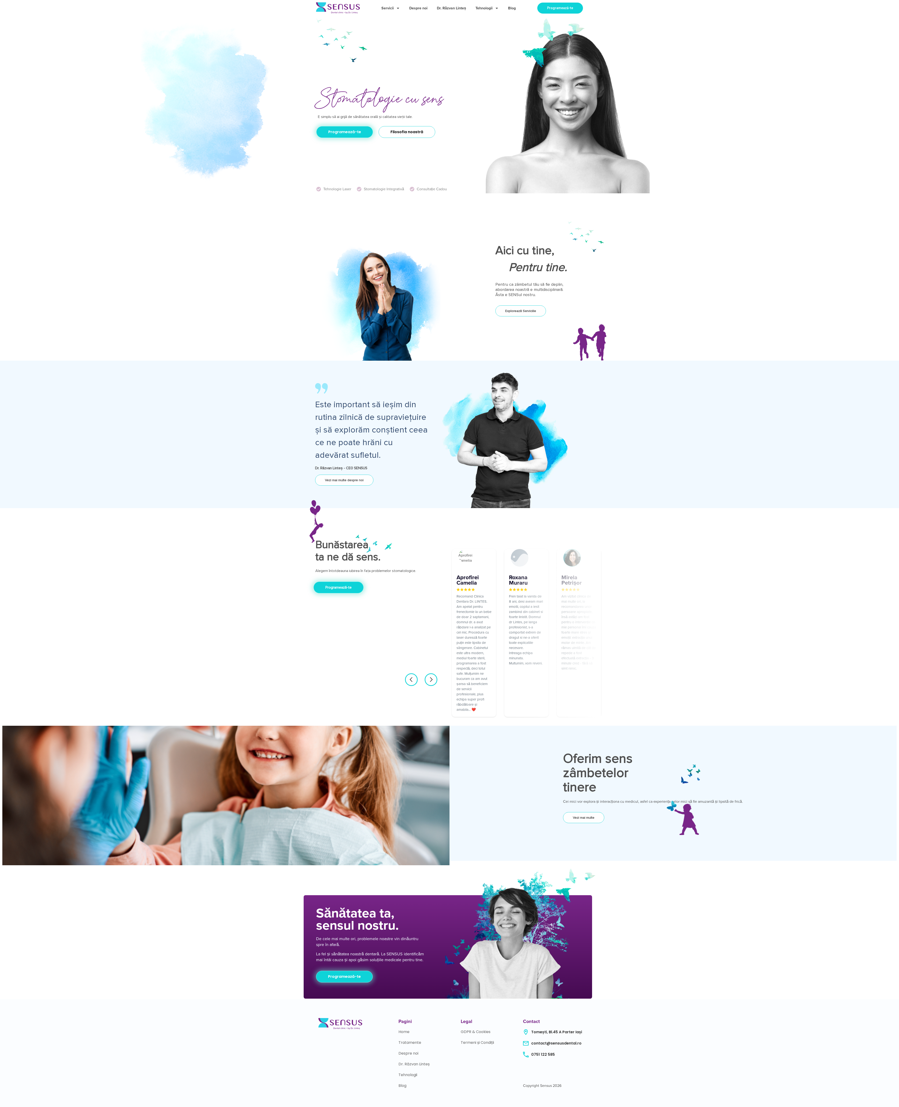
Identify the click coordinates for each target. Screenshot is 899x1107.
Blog (512, 8)
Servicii (387, 8)
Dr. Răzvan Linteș (451, 8)
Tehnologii (484, 8)
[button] (411, 679)
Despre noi (418, 8)
